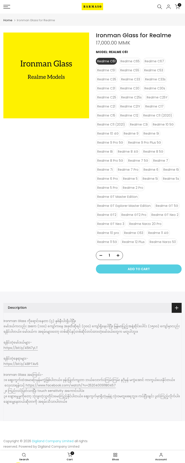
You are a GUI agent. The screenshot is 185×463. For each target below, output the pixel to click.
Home (7, 20)
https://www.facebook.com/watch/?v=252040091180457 (70, 385)
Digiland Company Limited (58, 446)
